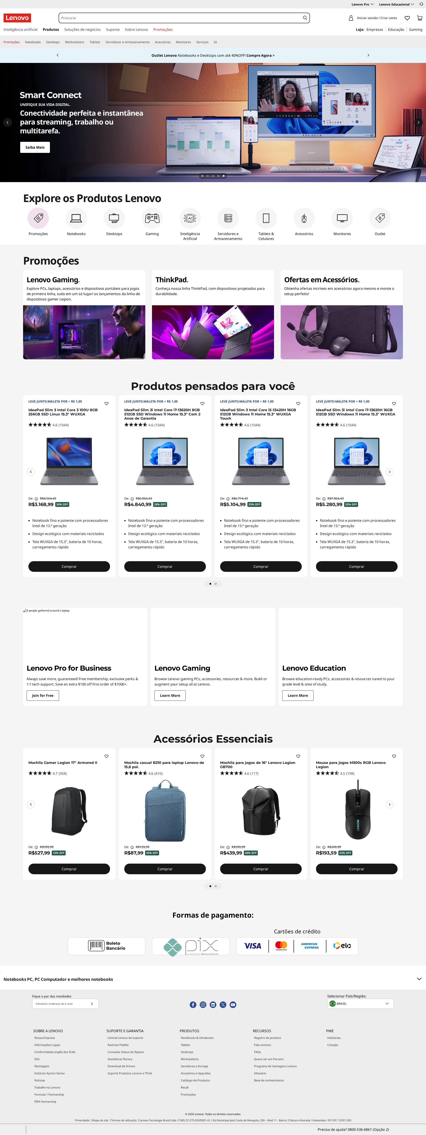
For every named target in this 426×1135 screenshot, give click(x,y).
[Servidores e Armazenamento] (151, 42)
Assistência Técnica (120, 1059)
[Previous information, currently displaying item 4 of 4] (57, 55)
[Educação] (405, 29)
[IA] (218, 42)
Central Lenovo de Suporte (125, 1038)
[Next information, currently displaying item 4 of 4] (368, 55)
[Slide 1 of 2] (210, 584)
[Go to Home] (17, 18)
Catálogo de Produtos (195, 1080)
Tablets (185, 1045)
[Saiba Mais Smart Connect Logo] (213, 122)
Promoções (188, 1094)
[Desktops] (61, 42)
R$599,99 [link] (46, 847)
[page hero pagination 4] (223, 176)
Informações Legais (47, 1045)
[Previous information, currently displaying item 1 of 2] (31, 472)
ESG (36, 1059)
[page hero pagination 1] (207, 176)
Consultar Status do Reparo (126, 1052)
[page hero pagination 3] (218, 176)
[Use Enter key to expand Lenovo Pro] (372, 4)
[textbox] (361, 1004)
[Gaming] (424, 29)
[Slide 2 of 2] (215, 584)
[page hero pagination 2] (213, 176)
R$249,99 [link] (334, 847)
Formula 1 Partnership (49, 1094)
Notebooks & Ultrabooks (197, 1038)
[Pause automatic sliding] (202, 176)
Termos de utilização (124, 1120)
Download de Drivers (121, 1066)
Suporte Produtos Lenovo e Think (130, 1073)
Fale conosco (262, 1045)
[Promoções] (21, 42)
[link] (419, 18)
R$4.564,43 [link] (48, 498)
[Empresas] (384, 29)
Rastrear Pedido (118, 1045)
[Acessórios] (172, 42)
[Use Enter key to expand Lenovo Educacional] (412, 4)
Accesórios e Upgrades (196, 1073)
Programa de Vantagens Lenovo (275, 1066)
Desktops (187, 1052)
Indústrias (334, 1038)
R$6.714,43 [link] (240, 498)
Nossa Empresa (44, 1038)
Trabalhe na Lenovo (47, 1087)
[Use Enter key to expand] (399, 18)
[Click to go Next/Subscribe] (92, 1003)
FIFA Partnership (45, 1102)
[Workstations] (86, 42)
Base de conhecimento (269, 1080)
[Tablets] (102, 42)
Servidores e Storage (194, 1066)
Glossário (260, 1073)
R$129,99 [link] (142, 847)
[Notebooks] (42, 42)
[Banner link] (213, 55)
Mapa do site (100, 1120)
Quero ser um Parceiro (269, 1059)
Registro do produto (267, 1038)
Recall (184, 1087)
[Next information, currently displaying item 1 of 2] (389, 472)
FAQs (257, 1052)
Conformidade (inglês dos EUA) (54, 1052)
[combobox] (180, 18)
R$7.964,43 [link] (335, 498)
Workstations (190, 1059)
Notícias (39, 1080)
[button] (421, 4)
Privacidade (82, 1120)
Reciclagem (41, 1066)
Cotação (332, 1045)
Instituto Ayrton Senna (49, 1073)
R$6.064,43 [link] (144, 498)
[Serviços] (210, 42)
